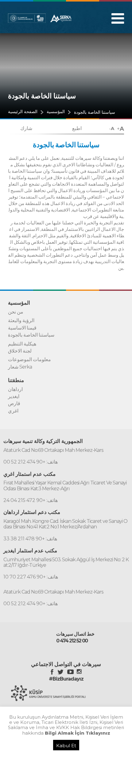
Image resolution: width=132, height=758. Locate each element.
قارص (14, 403)
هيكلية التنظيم (22, 344)
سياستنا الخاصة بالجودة (94, 112)
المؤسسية (56, 111)
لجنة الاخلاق (20, 351)
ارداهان (15, 389)
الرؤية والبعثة (21, 320)
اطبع (77, 128)
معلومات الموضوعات (29, 359)
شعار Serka (20, 367)
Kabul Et (66, 745)
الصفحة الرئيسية (22, 111)
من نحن (15, 312)
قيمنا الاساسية (22, 328)
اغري (13, 411)
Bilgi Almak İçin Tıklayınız (77, 733)
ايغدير (13, 396)
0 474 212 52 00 (71, 641)
